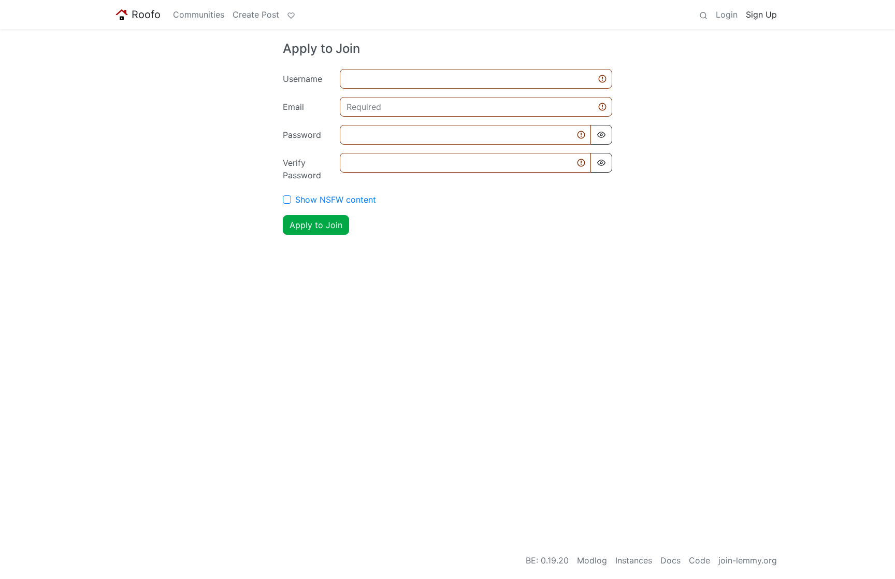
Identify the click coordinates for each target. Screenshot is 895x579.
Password (302, 135)
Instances (633, 560)
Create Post (256, 14)
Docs (670, 560)
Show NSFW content (335, 199)
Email (293, 107)
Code (699, 560)
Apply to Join (316, 225)
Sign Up (761, 14)
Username (302, 79)
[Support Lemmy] (291, 14)
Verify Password (302, 169)
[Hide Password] (601, 135)
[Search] (703, 14)
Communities (198, 14)
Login (727, 14)
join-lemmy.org (747, 560)
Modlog (592, 560)
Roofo (146, 14)
